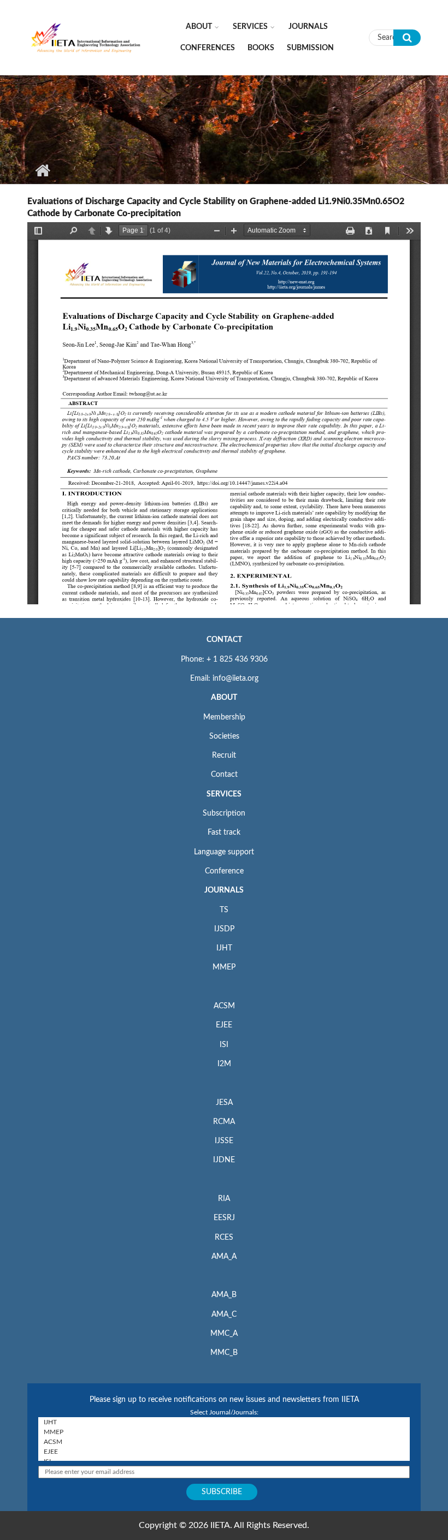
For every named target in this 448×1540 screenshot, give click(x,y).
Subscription (224, 813)
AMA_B (224, 1295)
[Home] (86, 37)
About (199, 27)
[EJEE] (224, 1451)
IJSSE (224, 1141)
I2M (224, 1064)
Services (250, 27)
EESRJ (224, 1218)
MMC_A (224, 1333)
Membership (224, 717)
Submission (310, 48)
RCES (224, 1237)
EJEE (224, 1025)
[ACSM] (224, 1442)
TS (224, 910)
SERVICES (224, 794)
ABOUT (224, 697)
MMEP (224, 967)
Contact (224, 774)
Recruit (224, 755)
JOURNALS (224, 890)
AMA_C (224, 1314)
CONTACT (224, 640)
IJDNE (224, 1160)
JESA (224, 1103)
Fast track (224, 832)
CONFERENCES (207, 48)
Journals (308, 27)
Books (260, 48)
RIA (224, 1199)
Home (42, 170)
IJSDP (224, 929)
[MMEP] (224, 1432)
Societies (224, 736)
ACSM (224, 1006)
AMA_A (224, 1256)
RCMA (224, 1122)
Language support (224, 852)
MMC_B (224, 1353)
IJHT (224, 948)
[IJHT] (224, 1422)
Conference (224, 871)
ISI (224, 1045)
